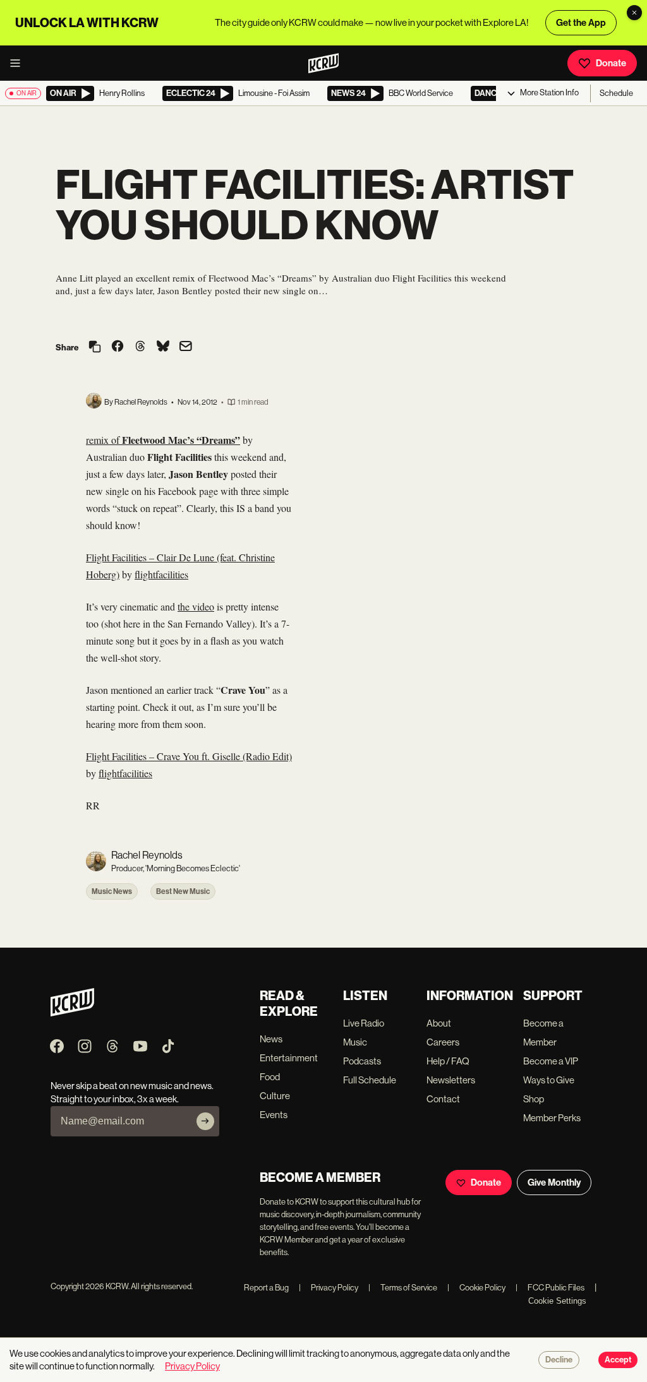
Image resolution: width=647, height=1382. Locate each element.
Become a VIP (550, 1061)
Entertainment (289, 1057)
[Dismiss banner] (634, 12)
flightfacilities (161, 574)
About (438, 1023)
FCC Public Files (550, 1287)
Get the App (581, 22)
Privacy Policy (328, 1287)
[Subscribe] (205, 1121)
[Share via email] (185, 347)
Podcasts (362, 1061)
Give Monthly (554, 1182)
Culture (275, 1095)
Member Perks (552, 1117)
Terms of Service (402, 1287)
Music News (112, 891)
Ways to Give (548, 1080)
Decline (558, 1360)
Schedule (616, 93)
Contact (443, 1098)
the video (196, 606)
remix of (163, 439)
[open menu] (19, 63)
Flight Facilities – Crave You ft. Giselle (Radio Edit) (189, 756)
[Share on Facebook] (117, 347)
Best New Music (183, 891)
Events (273, 1114)
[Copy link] (94, 347)
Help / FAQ (447, 1061)
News (271, 1039)
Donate (611, 63)
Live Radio (363, 1023)
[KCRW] (72, 1013)
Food (270, 1076)
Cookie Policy (476, 1287)
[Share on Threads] (140, 347)
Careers (442, 1042)
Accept (618, 1360)
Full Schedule (369, 1080)
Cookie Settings (557, 1301)
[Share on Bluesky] (163, 347)
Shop (533, 1098)
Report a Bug (266, 1287)
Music (355, 1042)
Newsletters (450, 1080)
